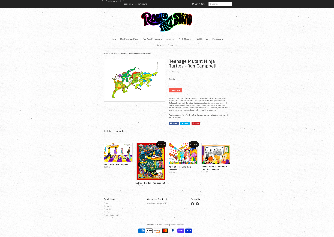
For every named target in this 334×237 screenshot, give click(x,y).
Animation (170, 39)
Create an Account (139, 4)
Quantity (172, 79)
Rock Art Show (164, 225)
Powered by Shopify (177, 225)
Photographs (217, 39)
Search (106, 203)
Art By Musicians (185, 39)
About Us (107, 209)
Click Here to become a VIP (157, 203)
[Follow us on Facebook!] (193, 204)
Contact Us (172, 45)
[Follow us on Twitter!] (198, 204)
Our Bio (106, 212)
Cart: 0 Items (200, 4)
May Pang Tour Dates (129, 39)
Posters (160, 45)
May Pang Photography (152, 39)
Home (113, 39)
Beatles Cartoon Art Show (113, 215)
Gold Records (202, 39)
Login (126, 4)
